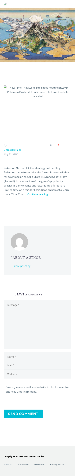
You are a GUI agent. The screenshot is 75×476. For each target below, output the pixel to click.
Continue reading (37, 194)
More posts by (22, 266)
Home (53, 9)
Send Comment (23, 414)
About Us (8, 464)
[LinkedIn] (26, 208)
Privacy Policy (57, 464)
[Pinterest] (16, 208)
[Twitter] (11, 208)
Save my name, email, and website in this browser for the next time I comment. (37, 389)
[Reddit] (31, 208)
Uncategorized (12, 149)
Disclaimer (39, 464)
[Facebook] (6, 208)
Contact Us (23, 464)
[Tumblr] (21, 208)
